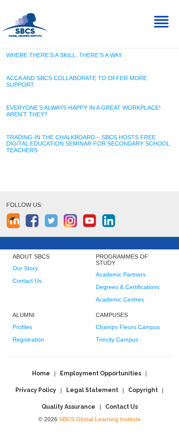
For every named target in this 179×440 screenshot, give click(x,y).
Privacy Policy (35, 390)
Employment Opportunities (100, 373)
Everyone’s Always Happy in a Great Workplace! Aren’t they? (83, 110)
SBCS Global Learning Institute (100, 419)
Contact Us (27, 280)
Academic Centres (120, 299)
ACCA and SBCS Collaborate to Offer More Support (76, 81)
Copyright (143, 390)
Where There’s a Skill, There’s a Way (64, 55)
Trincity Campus (117, 339)
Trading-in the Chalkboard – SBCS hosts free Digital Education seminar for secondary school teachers (87, 143)
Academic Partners (121, 274)
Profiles (22, 327)
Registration (28, 339)
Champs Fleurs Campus (128, 327)
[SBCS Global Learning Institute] (25, 24)
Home (41, 373)
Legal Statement (92, 390)
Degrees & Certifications (127, 287)
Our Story (25, 268)
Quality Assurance (68, 406)
